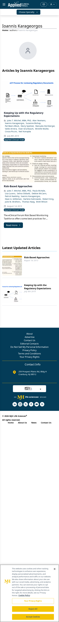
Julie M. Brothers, (13, 201)
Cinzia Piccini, (11, 131)
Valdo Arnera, (11, 128)
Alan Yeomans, (39, 120)
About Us (22, 422)
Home (5, 30)
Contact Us (29, 340)
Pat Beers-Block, (12, 126)
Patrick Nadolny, (12, 196)
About (29, 333)
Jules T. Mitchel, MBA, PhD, (19, 120)
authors (13, 30)
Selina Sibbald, (24, 193)
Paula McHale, (39, 190)
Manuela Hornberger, (45, 126)
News (33, 422)
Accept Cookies (33, 617)
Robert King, (48, 199)
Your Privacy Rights (30, 356)
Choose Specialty (26, 12)
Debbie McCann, (39, 193)
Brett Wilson (41, 201)
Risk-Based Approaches (37, 257)
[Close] (55, 569)
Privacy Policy (29, 350)
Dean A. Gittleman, (13, 199)
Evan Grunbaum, (26, 128)
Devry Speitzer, (27, 126)
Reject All (33, 609)
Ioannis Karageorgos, (15, 123)
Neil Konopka (25, 131)
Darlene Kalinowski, (32, 199)
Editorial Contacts (29, 343)
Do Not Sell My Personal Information (29, 346)
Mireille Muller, (42, 128)
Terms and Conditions (29, 353)
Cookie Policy (24, 595)
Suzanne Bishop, (33, 123)
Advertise (29, 337)
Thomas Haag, (28, 201)
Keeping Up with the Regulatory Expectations (37, 287)
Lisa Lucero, (10, 193)
